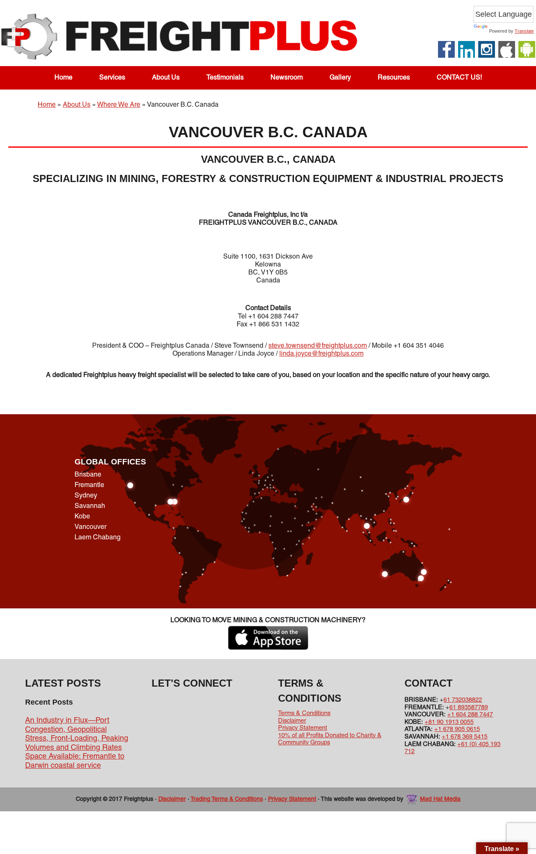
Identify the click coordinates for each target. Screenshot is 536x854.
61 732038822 (462, 700)
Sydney (86, 496)
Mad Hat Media (440, 799)
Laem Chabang (98, 538)
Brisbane (88, 475)
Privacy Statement (302, 728)
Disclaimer (292, 721)
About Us (76, 105)
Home (47, 105)
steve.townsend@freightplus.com (317, 346)
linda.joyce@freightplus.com (321, 354)
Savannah (90, 506)
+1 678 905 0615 (457, 729)
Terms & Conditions (304, 713)
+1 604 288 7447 (470, 715)
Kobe (82, 517)
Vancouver (90, 527)
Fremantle (89, 485)
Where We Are (118, 105)
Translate (524, 30)
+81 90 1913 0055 (449, 722)
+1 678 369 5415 (464, 737)
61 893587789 (468, 707)
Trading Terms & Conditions (227, 799)
